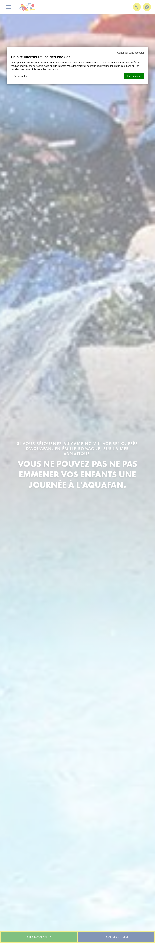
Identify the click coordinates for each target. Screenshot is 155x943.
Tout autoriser (134, 76)
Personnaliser (21, 76)
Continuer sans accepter (130, 52)
